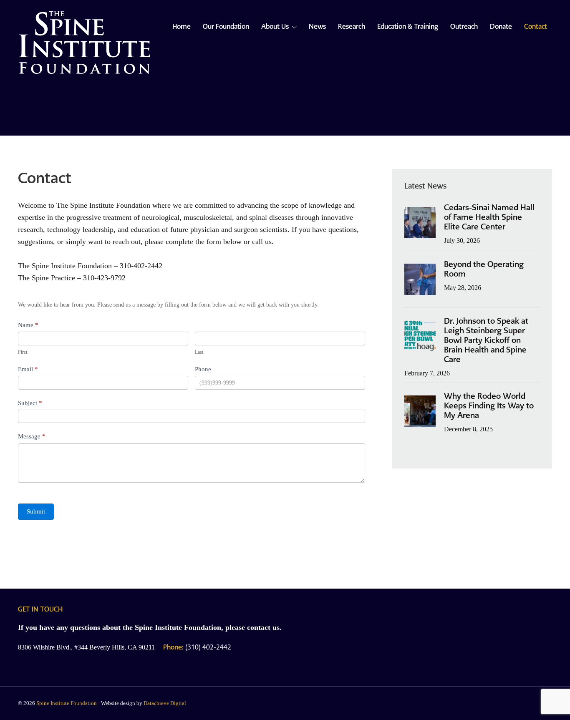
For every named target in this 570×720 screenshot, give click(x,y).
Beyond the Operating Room (484, 269)
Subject (30, 403)
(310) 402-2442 (197, 647)
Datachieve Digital (165, 703)
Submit (36, 511)
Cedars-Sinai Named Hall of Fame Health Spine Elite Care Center (489, 217)
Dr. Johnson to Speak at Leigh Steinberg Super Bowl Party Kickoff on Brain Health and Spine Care (486, 340)
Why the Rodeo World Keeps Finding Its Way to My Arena (489, 405)
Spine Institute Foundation (66, 703)
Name (28, 325)
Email (28, 369)
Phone (203, 369)
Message (31, 436)
